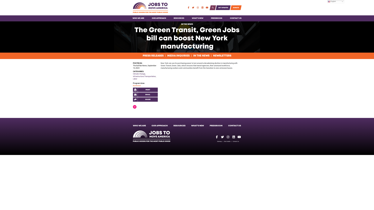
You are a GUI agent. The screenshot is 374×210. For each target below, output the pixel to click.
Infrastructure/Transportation (144, 76)
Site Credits (227, 141)
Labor (135, 79)
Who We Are (138, 18)
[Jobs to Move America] (150, 7)
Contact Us (235, 18)
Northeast (137, 86)
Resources (179, 18)
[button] (145, 99)
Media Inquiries (178, 56)
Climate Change (139, 74)
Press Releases (153, 56)
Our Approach (159, 18)
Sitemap (219, 141)
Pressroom (216, 18)
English (333, 1)
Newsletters (222, 56)
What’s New (197, 18)
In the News (187, 24)
